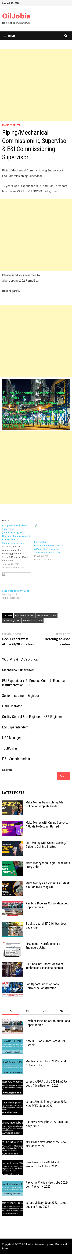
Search (7, 770)
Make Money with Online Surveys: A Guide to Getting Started (47, 824)
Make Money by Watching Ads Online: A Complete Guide (44, 804)
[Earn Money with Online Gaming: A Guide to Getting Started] (12, 843)
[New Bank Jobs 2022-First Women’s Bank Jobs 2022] (12, 1163)
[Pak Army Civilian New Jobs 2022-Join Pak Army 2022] (12, 1183)
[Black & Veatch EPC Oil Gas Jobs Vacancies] (12, 924)
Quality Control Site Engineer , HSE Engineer (32, 717)
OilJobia (16, 16)
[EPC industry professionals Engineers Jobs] (12, 944)
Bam (5, 1248)
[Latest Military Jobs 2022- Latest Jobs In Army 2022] (12, 1203)
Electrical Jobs (24, 615)
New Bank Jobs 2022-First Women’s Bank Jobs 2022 (42, 1164)
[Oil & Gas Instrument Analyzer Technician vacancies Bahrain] (12, 964)
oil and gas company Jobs (15, 590)
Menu (11, 36)
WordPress (55, 1244)
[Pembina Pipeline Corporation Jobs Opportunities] (12, 904)
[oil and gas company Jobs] (16, 580)
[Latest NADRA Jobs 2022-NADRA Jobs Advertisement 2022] (12, 1082)
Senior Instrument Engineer (20, 695)
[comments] (44, 1011)
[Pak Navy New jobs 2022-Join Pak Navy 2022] (12, 1122)
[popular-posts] (10, 1011)
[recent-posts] (27, 1011)
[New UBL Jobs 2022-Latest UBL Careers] (12, 1042)
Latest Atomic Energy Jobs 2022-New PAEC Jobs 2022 (47, 1104)
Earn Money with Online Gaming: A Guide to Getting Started (47, 845)
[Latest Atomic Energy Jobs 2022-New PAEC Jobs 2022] (12, 1102)
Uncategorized (11, 125)
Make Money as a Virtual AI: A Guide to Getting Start (48, 885)
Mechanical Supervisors (18, 670)
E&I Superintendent (15, 727)
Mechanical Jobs (32, 620)
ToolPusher (9, 748)
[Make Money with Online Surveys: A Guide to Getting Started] (12, 823)
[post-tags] (61, 1011)
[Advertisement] (36, 85)
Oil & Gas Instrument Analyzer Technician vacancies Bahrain (44, 966)
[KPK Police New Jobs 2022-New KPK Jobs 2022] (12, 1143)
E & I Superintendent (16, 759)
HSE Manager (11, 738)
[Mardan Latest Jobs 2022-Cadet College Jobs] (12, 1062)
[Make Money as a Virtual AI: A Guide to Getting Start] (12, 884)
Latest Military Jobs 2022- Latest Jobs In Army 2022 (46, 1205)
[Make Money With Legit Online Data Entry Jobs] (12, 863)
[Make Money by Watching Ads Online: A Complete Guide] (12, 803)
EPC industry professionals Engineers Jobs (43, 946)
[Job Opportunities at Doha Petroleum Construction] (12, 985)
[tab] (10, 1011)
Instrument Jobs (46, 615)
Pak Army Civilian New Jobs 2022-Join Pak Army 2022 (47, 1184)
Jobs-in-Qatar (11, 620)
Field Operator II (13, 706)
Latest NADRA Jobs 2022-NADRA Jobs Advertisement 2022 (46, 1083)
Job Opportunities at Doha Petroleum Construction (42, 986)
